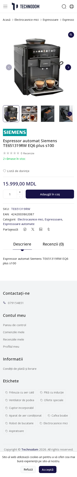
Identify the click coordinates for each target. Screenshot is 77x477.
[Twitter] (32, 229)
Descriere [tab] (22, 244)
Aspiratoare (16, 431)
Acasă (6, 20)
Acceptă (48, 469)
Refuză (28, 469)
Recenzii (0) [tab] (53, 244)
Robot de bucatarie (21, 423)
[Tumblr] (48, 229)
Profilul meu (11, 346)
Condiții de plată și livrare (20, 369)
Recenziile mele (13, 339)
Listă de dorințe (18, 171)
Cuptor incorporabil (21, 408)
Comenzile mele (13, 332)
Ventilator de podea (21, 400)
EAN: (6, 214)
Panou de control (14, 325)
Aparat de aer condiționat (25, 415)
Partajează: (10, 229)
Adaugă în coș (50, 194)
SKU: (6, 209)
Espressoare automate (19, 224)
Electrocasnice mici (26, 20)
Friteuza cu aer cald (21, 392)
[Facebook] (24, 229)
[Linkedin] (40, 229)
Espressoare (50, 20)
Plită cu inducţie (54, 392)
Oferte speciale (53, 400)
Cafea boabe (60, 415)
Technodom (29, 449)
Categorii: (9, 219)
